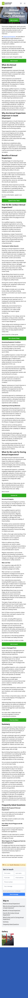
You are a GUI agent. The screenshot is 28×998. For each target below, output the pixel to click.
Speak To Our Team (14, 200)
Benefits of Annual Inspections (11, 910)
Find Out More (14, 720)
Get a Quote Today (14, 338)
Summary (5, 922)
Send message (14, 894)
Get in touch (14, 20)
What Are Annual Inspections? (11, 903)
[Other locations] (20, 3)
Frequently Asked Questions (11, 924)
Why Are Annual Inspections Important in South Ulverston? (14, 907)
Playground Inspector (9, 36)
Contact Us (14, 495)
